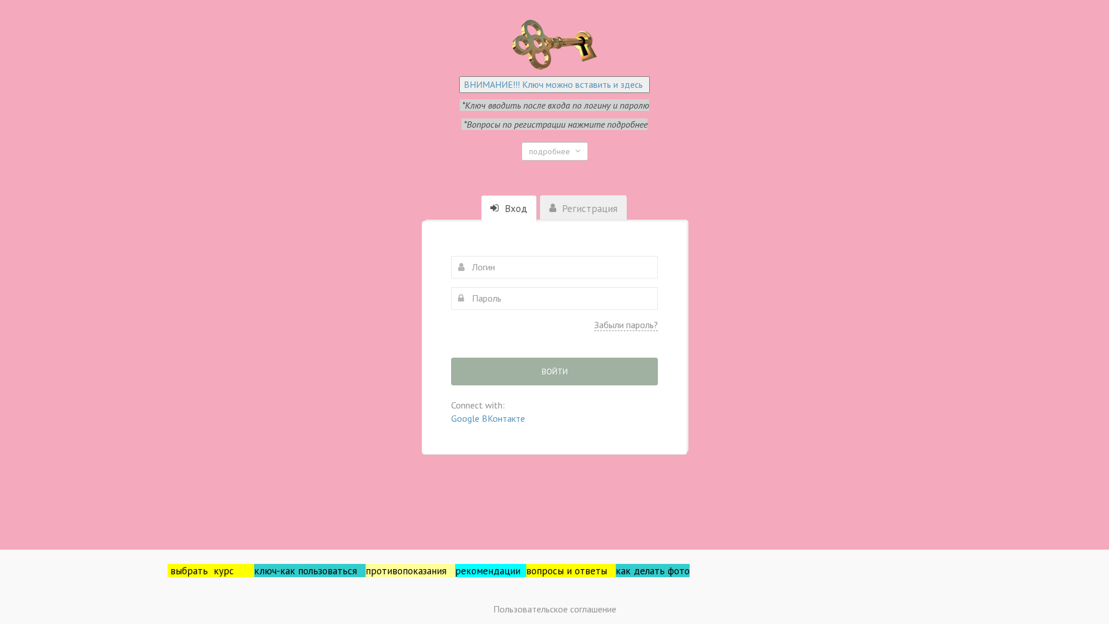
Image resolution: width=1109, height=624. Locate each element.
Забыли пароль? (626, 324)
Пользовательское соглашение (554, 609)
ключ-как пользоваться (310, 570)
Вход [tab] (514, 208)
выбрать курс (212, 570)
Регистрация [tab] (588, 208)
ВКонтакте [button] (503, 418)
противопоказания (410, 570)
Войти (555, 371)
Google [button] (466, 418)
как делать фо (647, 570)
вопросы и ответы (571, 570)
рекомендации (490, 570)
